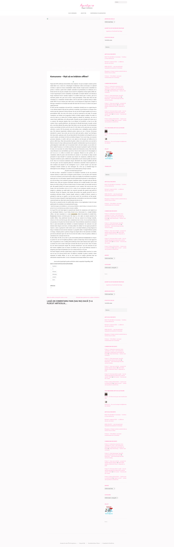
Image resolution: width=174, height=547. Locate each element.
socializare (86, 68)
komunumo (63, 68)
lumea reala (68, 68)
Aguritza (63, 67)
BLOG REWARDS (72, 13)
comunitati (59, 68)
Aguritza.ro (87, 5)
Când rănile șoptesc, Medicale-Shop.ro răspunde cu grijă (115, 106)
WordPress (111, 543)
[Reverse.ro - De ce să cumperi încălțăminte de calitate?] (106, 140)
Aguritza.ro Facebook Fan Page (114, 28)
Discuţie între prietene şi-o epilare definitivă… (88, 297)
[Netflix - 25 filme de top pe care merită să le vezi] (106, 132)
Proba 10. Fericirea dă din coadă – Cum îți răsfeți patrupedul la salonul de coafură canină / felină (115, 112)
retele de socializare (79, 68)
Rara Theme (97, 543)
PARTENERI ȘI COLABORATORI (98, 13)
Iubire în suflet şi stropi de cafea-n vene (57, 297)
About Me (83, 13)
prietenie (73, 68)
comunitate (54, 68)
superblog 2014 (92, 68)
